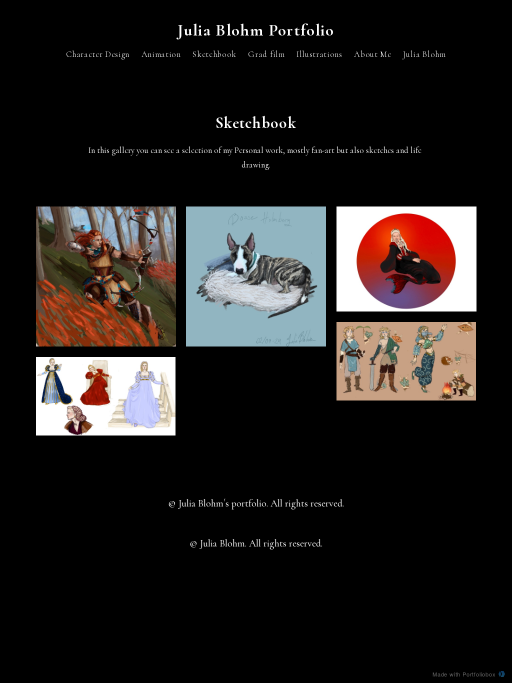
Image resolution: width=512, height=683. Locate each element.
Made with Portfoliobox (464, 674)
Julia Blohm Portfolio (256, 30)
